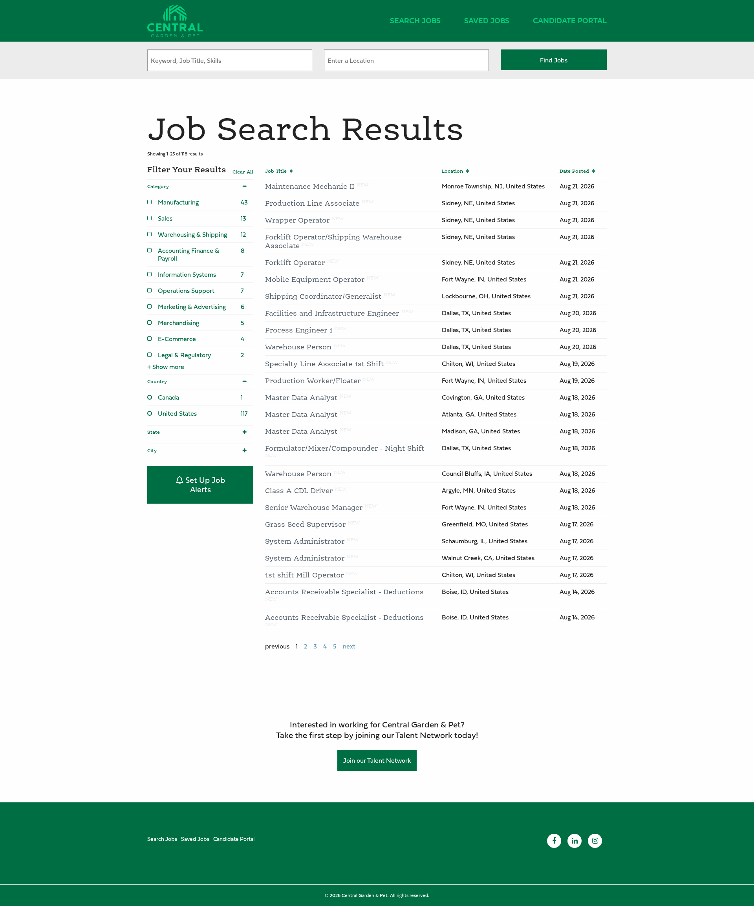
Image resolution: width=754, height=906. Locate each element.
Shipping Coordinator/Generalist (323, 296)
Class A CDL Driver (299, 490)
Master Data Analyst (301, 397)
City (152, 450)
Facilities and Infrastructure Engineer (332, 313)
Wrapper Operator (297, 220)
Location (454, 171)
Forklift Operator (295, 262)
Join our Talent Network (377, 760)
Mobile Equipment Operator (314, 279)
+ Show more (165, 367)
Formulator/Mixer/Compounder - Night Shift (344, 448)
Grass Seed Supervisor (305, 524)
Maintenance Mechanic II (309, 186)
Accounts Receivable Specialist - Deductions (344, 592)
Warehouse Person (298, 347)
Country (157, 381)
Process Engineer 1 (299, 330)
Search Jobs (415, 20)
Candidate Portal (570, 20)
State (153, 432)
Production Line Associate (312, 203)
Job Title (277, 171)
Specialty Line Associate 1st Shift (324, 364)
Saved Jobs (486, 20)
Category (158, 186)
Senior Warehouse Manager (313, 507)
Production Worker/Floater (313, 380)
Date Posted (576, 171)
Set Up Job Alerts (204, 484)
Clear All (242, 172)
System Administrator (304, 541)
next (349, 646)
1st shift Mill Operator (304, 575)
